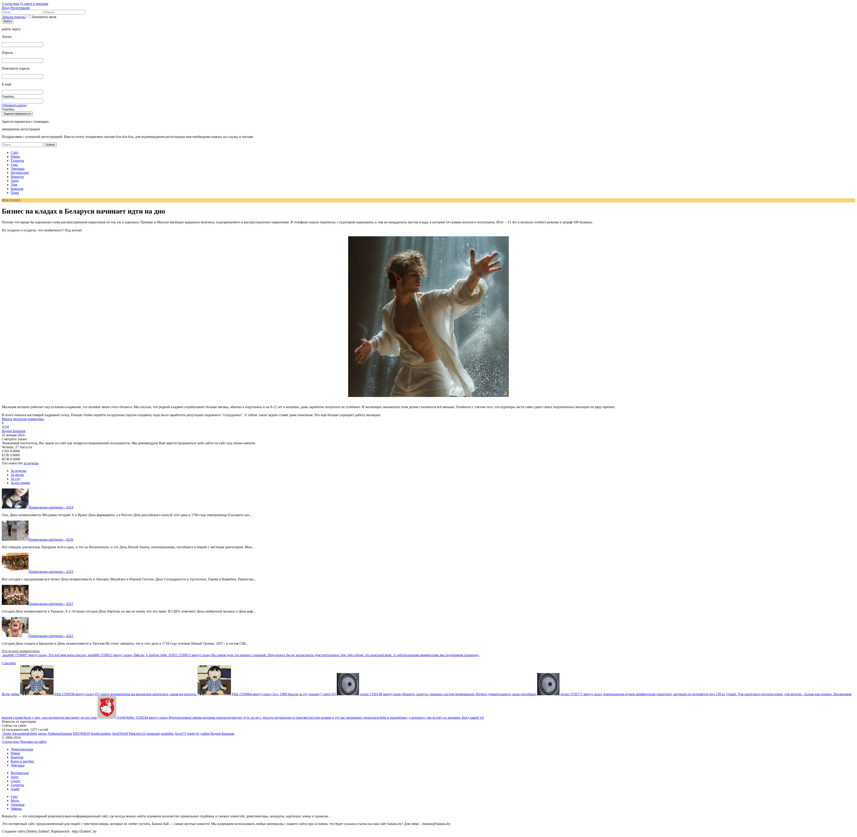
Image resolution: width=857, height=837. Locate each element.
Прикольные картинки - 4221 (51, 604)
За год (15, 479)
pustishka (167, 733)
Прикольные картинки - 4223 (51, 571)
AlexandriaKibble (24, 733)
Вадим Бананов (13, 431)
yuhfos (205, 733)
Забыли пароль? (14, 17)
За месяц (17, 475)
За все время (20, 483)
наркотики (36, 419)
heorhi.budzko (101, 733)
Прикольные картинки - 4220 (51, 539)
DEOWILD (81, 733)
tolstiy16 (193, 733)
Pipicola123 (137, 733)
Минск (7, 419)
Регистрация (19, 8)
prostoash (153, 733)
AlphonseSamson (59, 733)
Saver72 (180, 733)
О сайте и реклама (34, 4)
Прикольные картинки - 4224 (51, 507)
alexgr (42, 733)
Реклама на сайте (33, 742)
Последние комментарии (21, 651)
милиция (20, 419)
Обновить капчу (14, 105)
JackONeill (120, 733)
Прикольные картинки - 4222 (51, 636)
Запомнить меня (43, 17)
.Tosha (6, 733)
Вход (5, 8)
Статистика (10, 4)
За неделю (18, 471)
